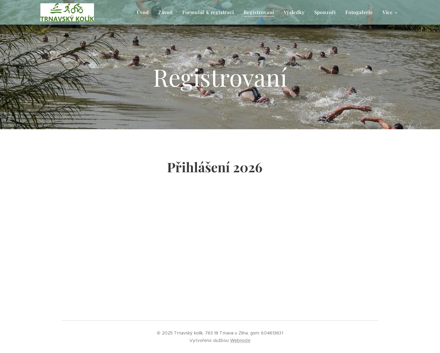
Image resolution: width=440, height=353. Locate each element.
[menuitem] (144, 12)
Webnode (240, 340)
